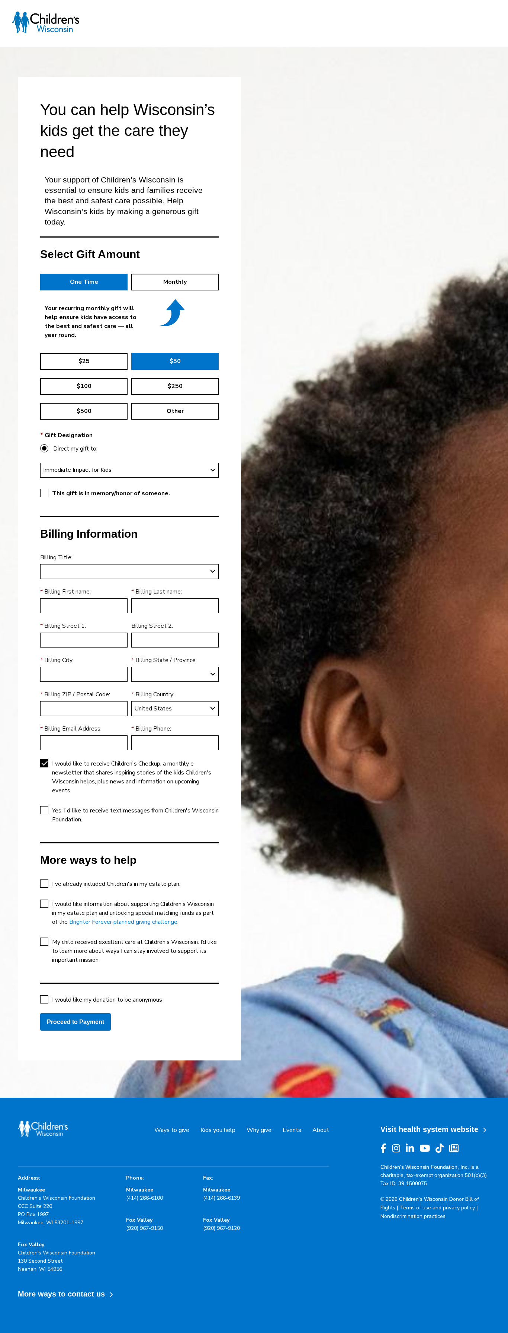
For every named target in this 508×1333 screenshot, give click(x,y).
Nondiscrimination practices (413, 1216)
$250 (175, 386)
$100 (84, 386)
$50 (175, 361)
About (320, 1130)
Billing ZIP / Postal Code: (77, 694)
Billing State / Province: (166, 660)
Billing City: (59, 660)
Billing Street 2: (152, 626)
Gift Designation (69, 435)
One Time (84, 282)
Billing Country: (154, 694)
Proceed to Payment (75, 1022)
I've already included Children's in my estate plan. (116, 884)
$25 (84, 361)
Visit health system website (431, 1129)
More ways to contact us (63, 1294)
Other (175, 411)
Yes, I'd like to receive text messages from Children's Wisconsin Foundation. (135, 815)
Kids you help (217, 1130)
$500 (84, 411)
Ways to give (171, 1130)
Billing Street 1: (65, 626)
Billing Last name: (158, 592)
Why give (259, 1130)
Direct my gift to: (75, 449)
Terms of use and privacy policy (437, 1207)
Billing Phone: (153, 729)
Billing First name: (67, 592)
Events (292, 1130)
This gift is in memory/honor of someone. (111, 493)
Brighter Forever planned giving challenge (123, 922)
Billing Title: (56, 557)
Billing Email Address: (73, 729)
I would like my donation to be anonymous (107, 1000)
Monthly (175, 282)
